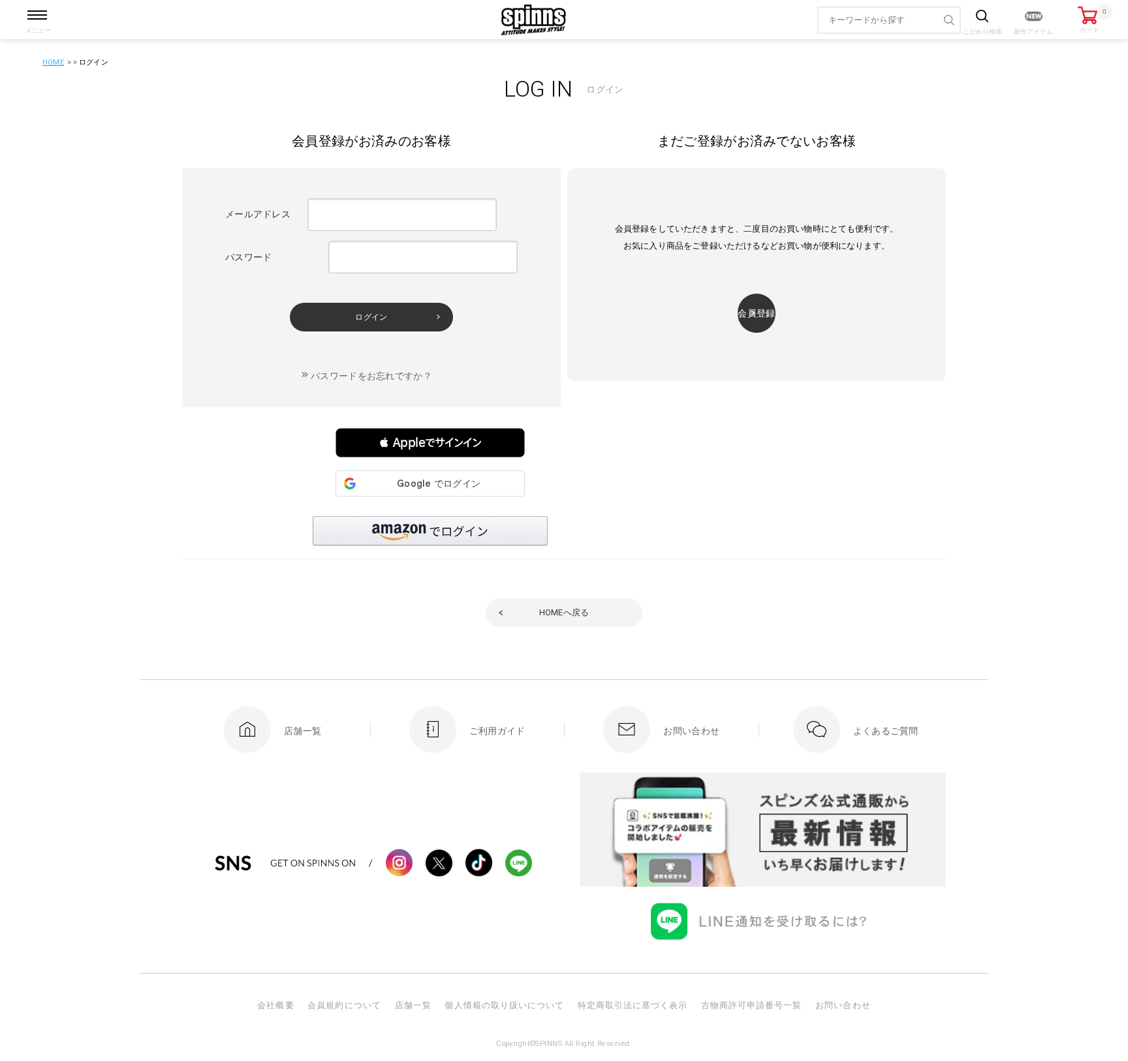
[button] (430, 442)
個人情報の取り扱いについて (504, 1005)
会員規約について (344, 1005)
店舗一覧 (413, 1005)
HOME (53, 62)
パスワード (248, 257)
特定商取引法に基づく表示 (632, 1005)
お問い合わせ (842, 1005)
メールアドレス (257, 214)
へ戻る (564, 612)
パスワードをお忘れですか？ (371, 376)
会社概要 (275, 1005)
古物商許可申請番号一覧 (751, 1005)
